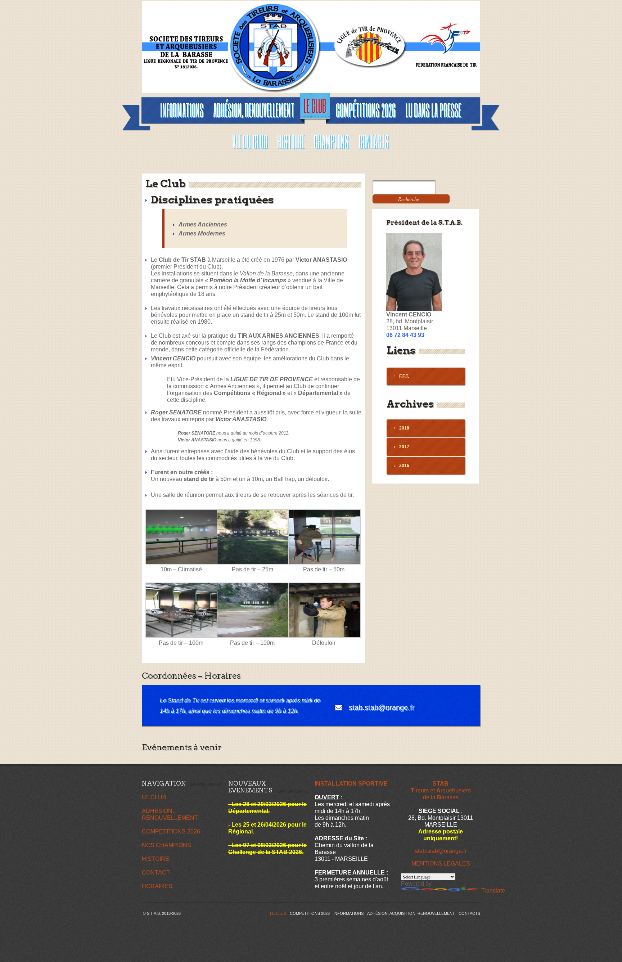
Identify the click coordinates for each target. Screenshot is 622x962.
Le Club (278, 913)
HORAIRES (157, 886)
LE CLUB (154, 797)
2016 (404, 465)
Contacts (469, 913)
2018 (404, 428)
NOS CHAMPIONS (166, 845)
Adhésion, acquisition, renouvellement (411, 913)
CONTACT (156, 872)
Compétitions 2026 (310, 913)
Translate (493, 890)
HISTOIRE (155, 859)
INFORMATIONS (348, 913)
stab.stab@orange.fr (382, 707)
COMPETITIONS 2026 (171, 831)
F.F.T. (404, 376)
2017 (404, 446)
